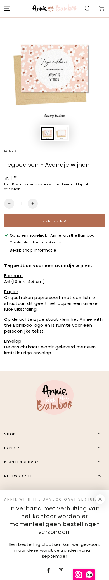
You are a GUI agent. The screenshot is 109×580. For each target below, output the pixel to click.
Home (8, 151)
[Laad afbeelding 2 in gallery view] (61, 133)
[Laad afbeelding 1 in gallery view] (47, 133)
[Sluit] (100, 499)
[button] (87, 8)
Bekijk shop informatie (33, 250)
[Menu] (7, 8)
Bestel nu (54, 220)
